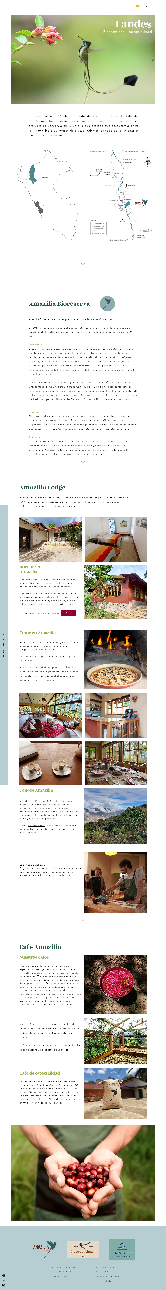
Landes (34, 135)
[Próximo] (153, 59)
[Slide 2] (87, 99)
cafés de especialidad (38, 1081)
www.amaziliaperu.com (64, 1276)
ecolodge (92, 441)
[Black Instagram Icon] (4, 1285)
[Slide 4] (81, 99)
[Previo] (13, 59)
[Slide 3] (84, 99)
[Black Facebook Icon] (4, 1280)
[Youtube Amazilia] (4, 1275)
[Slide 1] (78, 99)
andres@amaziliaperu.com (63, 1267)
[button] (4, 4)
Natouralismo (52, 135)
